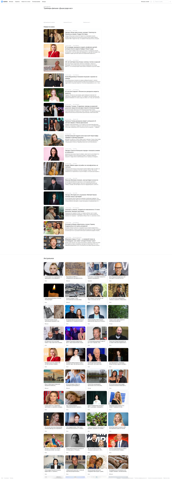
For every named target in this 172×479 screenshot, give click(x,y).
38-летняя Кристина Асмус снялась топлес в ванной (82, 62)
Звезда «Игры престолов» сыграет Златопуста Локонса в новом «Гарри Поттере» (80, 33)
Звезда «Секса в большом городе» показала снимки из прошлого (82, 151)
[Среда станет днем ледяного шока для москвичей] (118, 315)
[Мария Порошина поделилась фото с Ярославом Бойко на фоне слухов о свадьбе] (75, 337)
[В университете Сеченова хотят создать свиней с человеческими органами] (118, 465)
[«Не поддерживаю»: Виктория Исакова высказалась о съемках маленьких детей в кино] (75, 422)
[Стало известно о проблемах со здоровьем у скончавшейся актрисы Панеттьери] (54, 272)
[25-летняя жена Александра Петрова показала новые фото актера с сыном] (118, 379)
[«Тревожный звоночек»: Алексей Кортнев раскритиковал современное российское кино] (75, 465)
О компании (6, 478)
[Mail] (2, 1)
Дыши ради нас (47, 6)
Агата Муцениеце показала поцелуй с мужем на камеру (81, 77)
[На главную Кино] (5, 1)
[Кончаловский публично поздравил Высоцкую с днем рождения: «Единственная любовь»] (97, 465)
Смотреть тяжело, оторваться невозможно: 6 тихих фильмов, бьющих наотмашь (82, 210)
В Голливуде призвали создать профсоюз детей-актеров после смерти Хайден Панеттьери (81, 48)
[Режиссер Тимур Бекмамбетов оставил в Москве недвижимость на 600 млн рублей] (118, 337)
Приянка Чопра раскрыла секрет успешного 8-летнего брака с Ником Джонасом (80, 122)
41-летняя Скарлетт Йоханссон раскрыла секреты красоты (82, 92)
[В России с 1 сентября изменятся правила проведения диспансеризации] (97, 272)
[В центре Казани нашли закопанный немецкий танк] (54, 315)
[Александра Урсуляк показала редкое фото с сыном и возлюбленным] (54, 465)
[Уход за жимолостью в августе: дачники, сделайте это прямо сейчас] (97, 422)
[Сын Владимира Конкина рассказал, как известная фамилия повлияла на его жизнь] (97, 358)
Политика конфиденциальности (140, 478)
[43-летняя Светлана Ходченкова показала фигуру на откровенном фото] (54, 422)
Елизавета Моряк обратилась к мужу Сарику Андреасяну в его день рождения (80, 225)
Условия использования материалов (155, 478)
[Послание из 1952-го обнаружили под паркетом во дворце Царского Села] (75, 272)
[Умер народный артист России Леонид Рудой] (54, 294)
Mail (2, 478)
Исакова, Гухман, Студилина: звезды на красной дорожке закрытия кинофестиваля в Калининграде (82, 107)
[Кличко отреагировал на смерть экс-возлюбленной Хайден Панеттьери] (118, 444)
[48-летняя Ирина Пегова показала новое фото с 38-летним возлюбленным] (97, 444)
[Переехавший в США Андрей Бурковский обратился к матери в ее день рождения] (97, 315)
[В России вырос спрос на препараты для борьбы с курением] (75, 379)
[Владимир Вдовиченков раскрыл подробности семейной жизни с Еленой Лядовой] (75, 315)
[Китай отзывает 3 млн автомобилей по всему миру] (75, 294)
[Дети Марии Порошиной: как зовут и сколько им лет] (97, 294)
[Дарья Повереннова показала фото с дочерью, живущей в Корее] (97, 401)
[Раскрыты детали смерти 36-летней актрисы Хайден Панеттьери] (54, 358)
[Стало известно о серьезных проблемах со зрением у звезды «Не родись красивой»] (54, 401)
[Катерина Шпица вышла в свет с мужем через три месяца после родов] (75, 358)
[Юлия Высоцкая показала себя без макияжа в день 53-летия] (118, 422)
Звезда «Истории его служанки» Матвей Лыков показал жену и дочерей (81, 195)
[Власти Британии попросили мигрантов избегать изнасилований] (54, 379)
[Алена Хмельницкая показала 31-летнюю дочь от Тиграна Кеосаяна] (75, 444)
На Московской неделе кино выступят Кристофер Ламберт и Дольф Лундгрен (81, 136)
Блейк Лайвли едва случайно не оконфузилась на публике (81, 166)
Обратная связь (166, 478)
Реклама (11, 478)
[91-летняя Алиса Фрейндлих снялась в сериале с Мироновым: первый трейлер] (118, 294)
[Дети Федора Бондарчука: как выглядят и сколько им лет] (118, 272)
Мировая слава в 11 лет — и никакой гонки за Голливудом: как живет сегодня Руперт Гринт (80, 240)
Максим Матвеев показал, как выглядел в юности (81, 180)
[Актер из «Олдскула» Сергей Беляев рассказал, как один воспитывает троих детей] (54, 444)
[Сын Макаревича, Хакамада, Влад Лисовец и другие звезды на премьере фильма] (118, 358)
